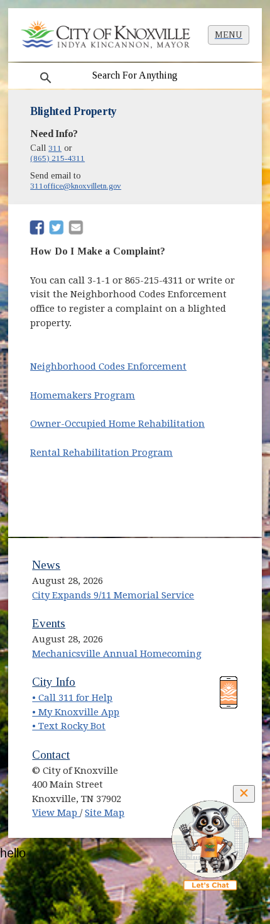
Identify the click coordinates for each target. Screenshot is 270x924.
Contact (51, 754)
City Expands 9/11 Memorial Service (113, 595)
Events (48, 623)
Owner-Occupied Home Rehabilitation (117, 423)
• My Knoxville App (75, 712)
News (46, 564)
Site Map (104, 812)
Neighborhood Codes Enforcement (108, 366)
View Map (56, 812)
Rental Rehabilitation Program (101, 452)
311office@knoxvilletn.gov (75, 185)
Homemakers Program (82, 395)
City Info (53, 681)
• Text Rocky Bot (68, 726)
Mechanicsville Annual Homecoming (117, 653)
